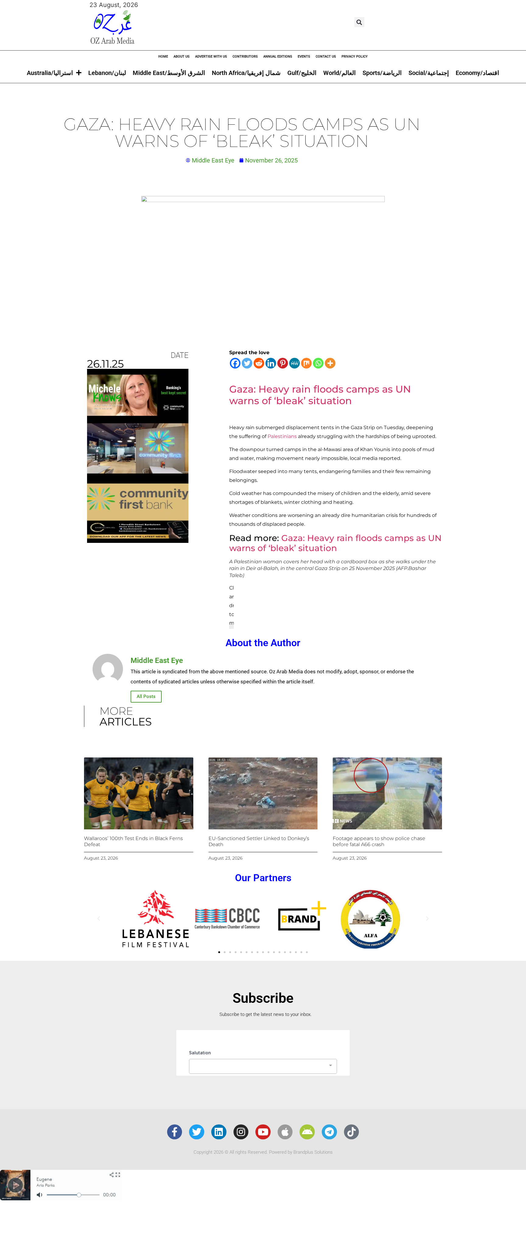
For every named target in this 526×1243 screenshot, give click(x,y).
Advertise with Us (211, 57)
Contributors (245, 57)
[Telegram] (329, 1132)
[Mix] (306, 363)
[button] (359, 22)
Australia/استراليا (50, 73)
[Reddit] (259, 363)
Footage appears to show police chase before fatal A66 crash (379, 841)
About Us (182, 57)
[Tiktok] (351, 1132)
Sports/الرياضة (382, 73)
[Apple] (285, 1132)
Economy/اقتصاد (477, 73)
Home (163, 57)
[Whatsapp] (318, 363)
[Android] (307, 1132)
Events (304, 57)
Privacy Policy (355, 57)
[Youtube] (263, 1132)
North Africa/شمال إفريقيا (246, 73)
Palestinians (282, 436)
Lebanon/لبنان (107, 73)
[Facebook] (235, 363)
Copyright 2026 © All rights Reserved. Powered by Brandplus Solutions (263, 1152)
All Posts (146, 696)
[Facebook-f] (174, 1132)
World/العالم (339, 73)
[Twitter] (247, 363)
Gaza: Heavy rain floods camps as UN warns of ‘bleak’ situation (335, 543)
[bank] (137, 540)
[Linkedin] (270, 363)
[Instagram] (241, 1132)
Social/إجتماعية (429, 73)
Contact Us (326, 57)
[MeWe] (294, 363)
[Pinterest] (282, 363)
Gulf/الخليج (302, 73)
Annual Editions (277, 57)
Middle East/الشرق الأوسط (169, 73)
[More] (330, 363)
